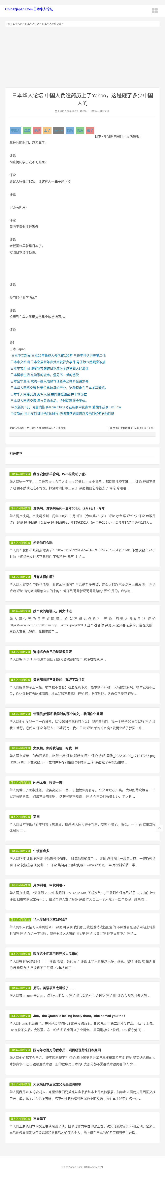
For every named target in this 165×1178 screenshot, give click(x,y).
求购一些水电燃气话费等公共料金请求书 (60, 381)
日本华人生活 (32, 24)
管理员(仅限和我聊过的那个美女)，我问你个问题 (68, 714)
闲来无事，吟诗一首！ (49, 782)
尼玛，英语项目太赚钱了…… (54, 988)
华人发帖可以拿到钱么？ (51, 919)
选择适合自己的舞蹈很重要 (52, 652)
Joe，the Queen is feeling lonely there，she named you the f (79, 1016)
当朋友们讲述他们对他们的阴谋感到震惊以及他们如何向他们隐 (69, 413)
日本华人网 (16, 24)
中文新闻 (17, 407)
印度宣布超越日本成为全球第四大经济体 (60, 368)
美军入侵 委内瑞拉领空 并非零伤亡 (62, 394)
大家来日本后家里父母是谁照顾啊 (57, 1084)
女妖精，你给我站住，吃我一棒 (55, 748)
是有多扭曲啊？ (44, 577)
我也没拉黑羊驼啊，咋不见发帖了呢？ (60, 474)
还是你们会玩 (43, 542)
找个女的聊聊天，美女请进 (52, 611)
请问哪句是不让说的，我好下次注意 (59, 679)
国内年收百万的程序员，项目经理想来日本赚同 (67, 1050)
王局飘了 (39, 1118)
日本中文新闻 (21, 355)
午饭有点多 (41, 851)
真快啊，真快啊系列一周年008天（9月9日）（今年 (69, 508)
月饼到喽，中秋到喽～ (49, 885)
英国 (36, 816)
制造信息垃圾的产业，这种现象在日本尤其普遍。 (72, 388)
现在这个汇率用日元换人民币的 (55, 954)
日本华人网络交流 (51, 24)
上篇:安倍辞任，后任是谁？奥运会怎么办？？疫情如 (37, 428)
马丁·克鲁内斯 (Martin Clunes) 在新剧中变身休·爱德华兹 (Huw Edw (73, 407)
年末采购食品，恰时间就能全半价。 (63, 400)
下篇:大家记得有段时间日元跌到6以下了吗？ (132, 428)
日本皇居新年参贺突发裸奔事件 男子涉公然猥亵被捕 (68, 362)
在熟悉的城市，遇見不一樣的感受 (55, 375)
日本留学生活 (20, 375)
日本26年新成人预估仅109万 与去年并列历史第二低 (68, 355)
